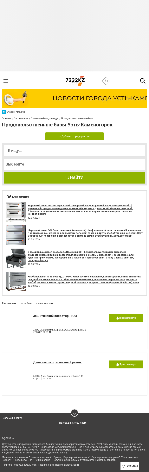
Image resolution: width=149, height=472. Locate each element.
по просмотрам (44, 303)
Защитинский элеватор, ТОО (55, 316)
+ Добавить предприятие (74, 136)
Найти (76, 177)
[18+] (75, 81)
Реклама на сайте (12, 418)
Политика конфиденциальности (19, 464)
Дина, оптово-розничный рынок (57, 362)
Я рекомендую (128, 317)
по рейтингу (27, 303)
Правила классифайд (67, 464)
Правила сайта (46, 464)
